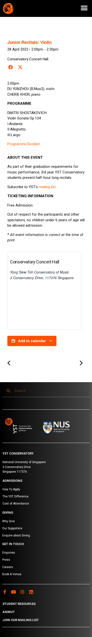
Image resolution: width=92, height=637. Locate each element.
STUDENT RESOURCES (19, 604)
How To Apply (11, 489)
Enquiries (8, 552)
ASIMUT (8, 612)
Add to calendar (32, 341)
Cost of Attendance (15, 503)
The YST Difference (15, 496)
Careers (7, 567)
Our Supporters (12, 528)
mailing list (47, 187)
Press (6, 559)
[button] (84, 7)
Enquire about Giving (16, 535)
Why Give (8, 521)
